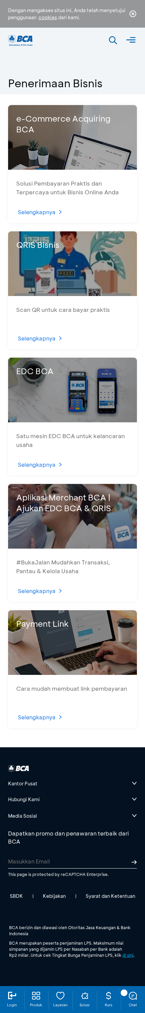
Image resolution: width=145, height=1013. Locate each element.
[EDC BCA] (72, 420)
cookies (47, 17)
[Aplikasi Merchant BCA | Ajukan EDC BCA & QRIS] (72, 546)
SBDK (16, 896)
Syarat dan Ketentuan (110, 896)
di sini (128, 955)
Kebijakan (54, 896)
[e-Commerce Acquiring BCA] (72, 167)
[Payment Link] (72, 672)
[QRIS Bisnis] (72, 293)
